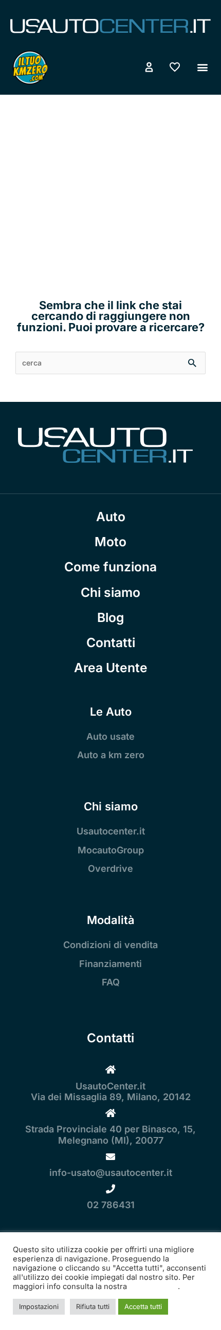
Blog (110, 617)
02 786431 (111, 1204)
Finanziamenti (110, 963)
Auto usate (110, 736)
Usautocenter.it (111, 831)
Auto (110, 516)
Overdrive (110, 868)
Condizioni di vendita (110, 944)
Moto (110, 541)
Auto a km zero (110, 754)
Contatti (110, 642)
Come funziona (110, 566)
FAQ (111, 982)
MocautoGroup (111, 850)
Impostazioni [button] (39, 1306)
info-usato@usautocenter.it (110, 1172)
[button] (202, 67)
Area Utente (111, 667)
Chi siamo (110, 592)
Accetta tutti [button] (143, 1306)
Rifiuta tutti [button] (92, 1306)
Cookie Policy (153, 1286)
